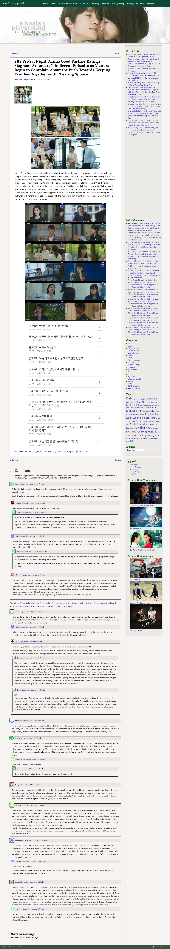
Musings (131, 374)
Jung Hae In (155, 405)
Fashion (130, 355)
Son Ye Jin (137, 436)
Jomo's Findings (135, 467)
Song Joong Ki (149, 431)
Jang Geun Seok (153, 402)
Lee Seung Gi (152, 418)
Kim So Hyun (153, 408)
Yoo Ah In (128, 438)
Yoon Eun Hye (141, 438)
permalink (83, 451)
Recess (130, 384)
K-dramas (27, 451)
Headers (105, 3)
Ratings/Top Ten (134, 3)
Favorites (84, 3)
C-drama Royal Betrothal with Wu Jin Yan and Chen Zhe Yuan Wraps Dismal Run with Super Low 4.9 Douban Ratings (144, 106)
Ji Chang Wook (141, 405)
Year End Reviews (134, 388)
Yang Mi (157, 436)
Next (118, 53)
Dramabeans (134, 465)
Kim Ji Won (144, 408)
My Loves (131, 377)
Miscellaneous (133, 369)
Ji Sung (149, 405)
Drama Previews (133, 353)
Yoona (134, 438)
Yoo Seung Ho (153, 438)
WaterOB (133, 474)
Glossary (95, 3)
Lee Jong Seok (148, 414)
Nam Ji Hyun (67, 451)
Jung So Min (129, 407)
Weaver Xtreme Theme (162, 947)
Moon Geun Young (146, 421)
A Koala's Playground (13, 3)
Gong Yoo (149, 399)
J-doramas (131, 362)
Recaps (130, 381)
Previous (14, 53)
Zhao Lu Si (130, 441)
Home (45, 3)
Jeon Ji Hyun (131, 405)
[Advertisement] (143, 178)
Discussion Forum (134, 348)
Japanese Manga (133, 365)
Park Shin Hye (142, 427)
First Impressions (134, 360)
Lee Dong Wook (136, 414)
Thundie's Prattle (135, 472)
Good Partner (45, 451)
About (53, 3)
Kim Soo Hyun (134, 410)
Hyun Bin (140, 402)
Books (130, 346)
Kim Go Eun (137, 408)
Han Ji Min (132, 402)
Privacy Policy (118, 3)
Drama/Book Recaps (68, 3)
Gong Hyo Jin (140, 399)
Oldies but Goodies (134, 379)
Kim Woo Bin (147, 411)
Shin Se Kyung (154, 428)
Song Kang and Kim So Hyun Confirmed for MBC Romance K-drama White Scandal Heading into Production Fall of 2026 (143, 99)
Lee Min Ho (139, 417)
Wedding (150, 436)
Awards (130, 343)
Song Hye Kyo (133, 431)
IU (146, 402)
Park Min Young (148, 424)
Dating (130, 398)
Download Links (133, 351)
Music (130, 372)
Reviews (150, 3)
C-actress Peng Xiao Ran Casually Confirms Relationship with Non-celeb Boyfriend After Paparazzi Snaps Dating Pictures (143, 123)
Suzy (144, 435)
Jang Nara (56, 451)
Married (135, 421)
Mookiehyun (134, 470)
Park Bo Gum (135, 424)
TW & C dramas (133, 386)
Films (130, 358)
